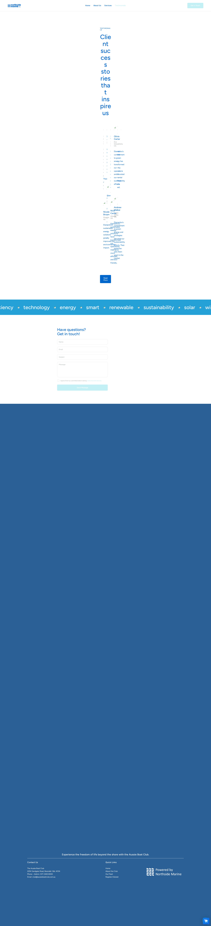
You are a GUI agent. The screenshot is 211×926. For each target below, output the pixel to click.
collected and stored (94, 381)
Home (108, 868)
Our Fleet (109, 874)
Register (109, 877)
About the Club (112, 871)
